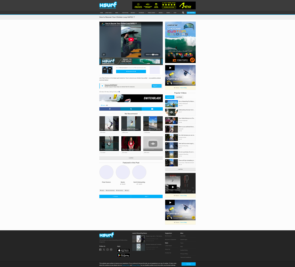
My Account (168, 236)
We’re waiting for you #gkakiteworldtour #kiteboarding (153, 129)
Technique (141, 12)
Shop (175, 12)
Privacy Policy (184, 253)
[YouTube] (111, 250)
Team (181, 243)
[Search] (183, 12)
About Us (167, 249)
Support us (156, 86)
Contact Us (168, 253)
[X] (104, 250)
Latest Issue (108, 12)
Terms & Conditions (185, 257)
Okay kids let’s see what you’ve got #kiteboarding (131, 149)
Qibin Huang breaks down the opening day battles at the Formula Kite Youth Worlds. (109, 149)
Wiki (181, 246)
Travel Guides (151, 12)
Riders (168, 12)
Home (101, 12)
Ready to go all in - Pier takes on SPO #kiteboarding (109, 129)
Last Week (179, 97)
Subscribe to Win (131, 71)
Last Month (170, 97)
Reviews (133, 12)
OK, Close (189, 264)
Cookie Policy (184, 250)
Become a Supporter (170, 239)
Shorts (127, 190)
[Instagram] (107, 250)
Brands (161, 12)
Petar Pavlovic (106, 182)
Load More (131, 157)
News (116, 12)
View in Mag (183, 87)
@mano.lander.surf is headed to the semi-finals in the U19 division (131, 129)
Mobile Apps (183, 239)
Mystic (123, 182)
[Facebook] (100, 250)
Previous (116, 196)
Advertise (182, 236)
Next (146, 196)
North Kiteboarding (139, 182)
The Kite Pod (125, 12)
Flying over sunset (149, 149)
